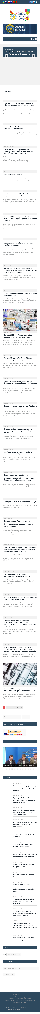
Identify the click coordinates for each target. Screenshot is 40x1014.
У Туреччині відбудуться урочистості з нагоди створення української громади (24, 913)
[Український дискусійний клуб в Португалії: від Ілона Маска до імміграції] (20, 189)
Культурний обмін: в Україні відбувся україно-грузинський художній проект (19, 105)
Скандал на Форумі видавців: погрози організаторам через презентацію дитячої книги (20, 431)
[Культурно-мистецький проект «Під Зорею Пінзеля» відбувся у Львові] (20, 401)
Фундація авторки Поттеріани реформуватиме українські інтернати (23, 901)
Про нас (6, 1007)
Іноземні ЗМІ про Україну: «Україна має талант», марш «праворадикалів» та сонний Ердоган (20, 219)
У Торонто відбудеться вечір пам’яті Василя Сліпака (23, 845)
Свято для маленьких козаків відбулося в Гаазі (23, 866)
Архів (4, 954)
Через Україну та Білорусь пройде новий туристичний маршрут (25, 856)
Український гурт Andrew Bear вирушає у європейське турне (23, 939)
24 (18, 707)
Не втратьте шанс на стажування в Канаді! (20, 502)
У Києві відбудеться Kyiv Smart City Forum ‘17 (24, 835)
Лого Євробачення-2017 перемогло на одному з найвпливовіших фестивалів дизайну (23, 888)
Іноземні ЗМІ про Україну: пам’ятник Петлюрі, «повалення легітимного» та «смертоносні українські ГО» (18, 151)
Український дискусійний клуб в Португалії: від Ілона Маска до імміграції (20, 195)
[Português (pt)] (16, 2)
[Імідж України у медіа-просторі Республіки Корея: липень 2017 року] (20, 569)
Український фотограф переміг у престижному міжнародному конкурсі (24, 788)
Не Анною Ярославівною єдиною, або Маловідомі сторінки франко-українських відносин (20, 383)
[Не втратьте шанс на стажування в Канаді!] (20, 497)
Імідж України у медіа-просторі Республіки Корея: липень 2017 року (17, 575)
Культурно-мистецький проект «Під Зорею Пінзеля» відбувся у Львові (20, 407)
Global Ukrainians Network (13, 1009)
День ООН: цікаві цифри (13, 175)
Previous (6, 56)
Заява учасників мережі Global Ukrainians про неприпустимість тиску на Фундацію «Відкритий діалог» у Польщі (20, 549)
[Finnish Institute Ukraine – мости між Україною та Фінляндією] (20, 122)
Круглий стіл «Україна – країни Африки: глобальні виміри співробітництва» (24, 812)
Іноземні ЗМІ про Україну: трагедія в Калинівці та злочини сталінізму (18, 336)
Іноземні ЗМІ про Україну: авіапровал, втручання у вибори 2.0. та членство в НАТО (20, 690)
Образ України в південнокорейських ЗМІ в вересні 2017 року (20, 294)
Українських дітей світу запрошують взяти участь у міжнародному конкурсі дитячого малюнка (25, 926)
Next (33, 56)
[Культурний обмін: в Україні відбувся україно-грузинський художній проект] (20, 98)
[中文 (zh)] (14, 2)
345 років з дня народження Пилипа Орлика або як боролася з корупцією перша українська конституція (20, 270)
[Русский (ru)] (9, 2)
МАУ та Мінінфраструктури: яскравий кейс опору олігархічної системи (20, 598)
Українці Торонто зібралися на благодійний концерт (24, 876)
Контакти (14, 1007)
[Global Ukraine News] (20, 14)
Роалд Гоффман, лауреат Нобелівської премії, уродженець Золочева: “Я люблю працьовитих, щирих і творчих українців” (20, 649)
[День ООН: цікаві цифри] (20, 169)
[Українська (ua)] (3, 2)
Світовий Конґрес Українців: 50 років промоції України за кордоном (18, 359)
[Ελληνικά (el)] (11, 2)
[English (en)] (6, 2)
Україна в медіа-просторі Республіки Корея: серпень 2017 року (18, 453)
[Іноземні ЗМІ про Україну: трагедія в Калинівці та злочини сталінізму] (20, 320)
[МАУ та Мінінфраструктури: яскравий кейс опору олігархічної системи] (20, 592)
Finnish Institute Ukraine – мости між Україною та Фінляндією (18, 128)
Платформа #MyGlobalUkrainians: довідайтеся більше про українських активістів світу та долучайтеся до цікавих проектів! (20, 623)
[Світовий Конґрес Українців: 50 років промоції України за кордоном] (20, 353)
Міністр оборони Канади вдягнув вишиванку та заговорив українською (25, 824)
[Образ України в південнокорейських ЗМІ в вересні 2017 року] (20, 288)
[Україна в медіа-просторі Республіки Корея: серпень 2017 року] (20, 447)
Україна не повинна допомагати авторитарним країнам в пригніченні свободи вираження (19, 243)
